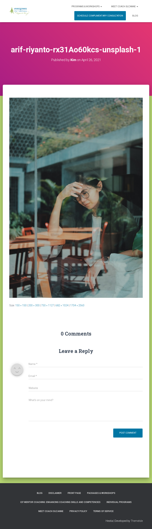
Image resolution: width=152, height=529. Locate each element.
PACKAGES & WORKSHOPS (101, 493)
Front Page (74, 493)
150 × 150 (21, 305)
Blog (135, 15)
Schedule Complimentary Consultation (100, 15)
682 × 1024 (62, 305)
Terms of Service (103, 511)
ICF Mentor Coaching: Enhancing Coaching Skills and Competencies (60, 502)
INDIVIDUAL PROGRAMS (119, 502)
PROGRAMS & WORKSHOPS (86, 6)
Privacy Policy (78, 511)
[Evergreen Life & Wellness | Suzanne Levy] (19, 11)
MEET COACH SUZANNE (123, 6)
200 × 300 (33, 305)
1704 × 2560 (77, 305)
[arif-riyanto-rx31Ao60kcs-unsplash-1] (76, 197)
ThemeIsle (137, 520)
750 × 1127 (47, 305)
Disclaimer (55, 493)
